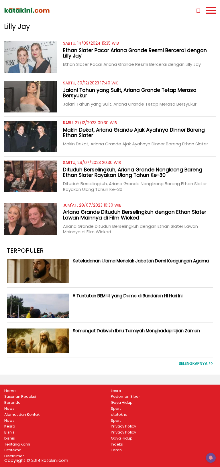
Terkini (117, 450)
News (9, 409)
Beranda (12, 403)
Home (10, 391)
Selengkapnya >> (196, 363)
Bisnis (9, 432)
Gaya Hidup (122, 403)
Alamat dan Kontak (22, 415)
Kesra (9, 426)
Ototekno (12, 450)
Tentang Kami (17, 444)
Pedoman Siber (125, 397)
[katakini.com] (57, 10)
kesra (116, 391)
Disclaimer (14, 456)
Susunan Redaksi (20, 397)
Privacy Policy (123, 426)
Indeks (117, 444)
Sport (116, 409)
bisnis (9, 438)
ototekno (119, 415)
